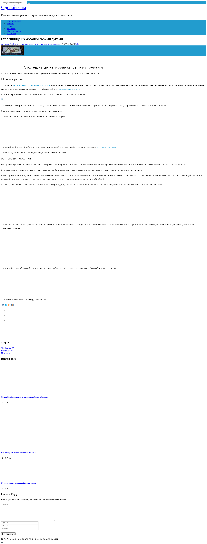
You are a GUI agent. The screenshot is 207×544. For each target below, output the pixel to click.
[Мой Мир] (12, 305)
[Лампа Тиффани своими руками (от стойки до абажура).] (12, 391)
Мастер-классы (14, 31)
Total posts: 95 (7, 348)
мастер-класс (54, 44)
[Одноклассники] (9, 305)
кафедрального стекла (69, 89)
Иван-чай (11, 33)
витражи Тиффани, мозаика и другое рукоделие (24, 44)
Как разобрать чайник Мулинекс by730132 (19, 452)
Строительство (14, 21)
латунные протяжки (106, 147)
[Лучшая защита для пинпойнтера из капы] (15, 477)
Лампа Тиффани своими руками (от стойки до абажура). (24, 397)
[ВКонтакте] (3, 305)
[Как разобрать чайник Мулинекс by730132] (19, 447)
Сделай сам (13, 7)
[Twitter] (6, 305)
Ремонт (10, 23)
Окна (9, 26)
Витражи (11, 28)
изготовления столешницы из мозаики (31, 85)
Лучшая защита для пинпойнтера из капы (18, 483)
